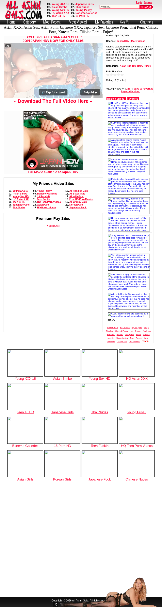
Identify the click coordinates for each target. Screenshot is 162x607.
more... (146, 341)
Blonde (120, 334)
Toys (132, 338)
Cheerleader (134, 342)
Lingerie (110, 338)
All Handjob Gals (78, 191)
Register (148, 2)
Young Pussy (83, 9)
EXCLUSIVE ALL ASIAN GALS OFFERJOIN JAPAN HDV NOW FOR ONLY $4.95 (53, 39)
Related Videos (115, 98)
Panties (146, 334)
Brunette (111, 334)
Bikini (138, 334)
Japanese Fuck (78, 207)
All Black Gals (77, 193)
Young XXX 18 (60, 4)
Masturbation (122, 338)
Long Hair (129, 334)
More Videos (138, 41)
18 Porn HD (82, 15)
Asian (123, 66)
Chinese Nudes (136, 479)
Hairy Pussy (144, 66)
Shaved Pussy (121, 331)
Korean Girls (76, 204)
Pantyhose (122, 342)
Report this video (130, 91)
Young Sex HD (60, 9)
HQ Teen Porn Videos (49, 202)
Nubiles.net (53, 226)
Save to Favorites (143, 88)
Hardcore (111, 342)
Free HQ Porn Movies (81, 199)
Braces (139, 338)
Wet (146, 338)
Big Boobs (125, 327)
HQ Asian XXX (60, 12)
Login (139, 2)
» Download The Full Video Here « (53, 101)
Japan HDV (123, 41)
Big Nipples (137, 327)
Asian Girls (43, 204)
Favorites (132, 98)
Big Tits (131, 66)
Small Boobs (112, 327)
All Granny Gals (78, 202)
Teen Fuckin (43, 199)
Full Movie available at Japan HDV (53, 172)
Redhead (147, 331)
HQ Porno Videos (46, 207)
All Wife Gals (76, 196)
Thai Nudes (82, 7)
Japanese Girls (84, 4)
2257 (129, 88)
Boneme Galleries (86, 12)
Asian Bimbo (59, 7)
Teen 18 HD (58, 15)
